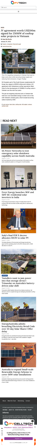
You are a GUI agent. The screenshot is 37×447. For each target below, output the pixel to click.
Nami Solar (12, 104)
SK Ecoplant (24, 104)
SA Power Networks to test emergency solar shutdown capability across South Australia (18, 153)
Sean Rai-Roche (7, 39)
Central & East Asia (7, 46)
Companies (9, 44)
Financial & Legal (17, 44)
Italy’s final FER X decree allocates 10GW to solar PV (15, 236)
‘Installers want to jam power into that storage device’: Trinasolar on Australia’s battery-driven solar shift (18, 282)
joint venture (6, 104)
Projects (4, 44)
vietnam (30, 104)
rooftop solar (18, 104)
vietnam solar (5, 106)
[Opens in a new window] (6, 412)
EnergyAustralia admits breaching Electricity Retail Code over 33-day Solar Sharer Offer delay (18, 327)
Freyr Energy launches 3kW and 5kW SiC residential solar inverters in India (18, 195)
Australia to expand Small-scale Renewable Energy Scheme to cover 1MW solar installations (17, 372)
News (2, 27)
